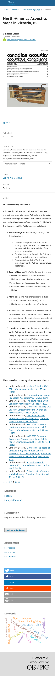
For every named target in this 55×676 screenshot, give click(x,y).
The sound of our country (39, 395)
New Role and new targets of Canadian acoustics (27, 417)
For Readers (9, 547)
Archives (15, 9)
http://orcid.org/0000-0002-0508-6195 (21, 40)
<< (4, 482)
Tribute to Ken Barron (38, 400)
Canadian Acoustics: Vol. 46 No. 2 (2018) (29, 397)
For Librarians (10, 556)
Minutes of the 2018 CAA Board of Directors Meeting (30, 408)
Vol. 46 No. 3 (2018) (31, 9)
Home (5, 9)
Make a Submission (15, 530)
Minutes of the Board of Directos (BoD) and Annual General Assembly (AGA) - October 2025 (29, 450)
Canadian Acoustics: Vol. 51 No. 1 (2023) (28, 403)
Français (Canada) (13, 500)
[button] (27, 570)
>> (19, 482)
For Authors (9, 552)
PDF (8, 122)
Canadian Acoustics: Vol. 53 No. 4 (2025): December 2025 (30, 456)
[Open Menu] (3, 3)
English (8, 495)
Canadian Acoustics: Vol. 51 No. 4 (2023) (29, 420)
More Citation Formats (15, 163)
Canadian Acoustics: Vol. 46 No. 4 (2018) (28, 411)
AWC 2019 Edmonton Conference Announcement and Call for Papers (28, 427)
